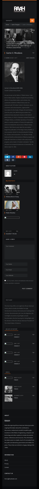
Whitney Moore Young (12, 196)
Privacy (7, 464)
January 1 (16, 337)
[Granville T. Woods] (12, 224)
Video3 (16, 380)
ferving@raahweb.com (11, 479)
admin (7, 58)
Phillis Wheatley (10, 213)
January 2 (17, 346)
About (6, 460)
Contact (7, 467)
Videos (8, 372)
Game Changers (30, 58)
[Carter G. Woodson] (19, 39)
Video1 (16, 398)
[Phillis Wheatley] (12, 206)
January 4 (17, 363)
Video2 (16, 389)
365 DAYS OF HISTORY (11, 329)
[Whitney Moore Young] (12, 190)
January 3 (17, 355)
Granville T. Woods (11, 234)
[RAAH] (19, 11)
